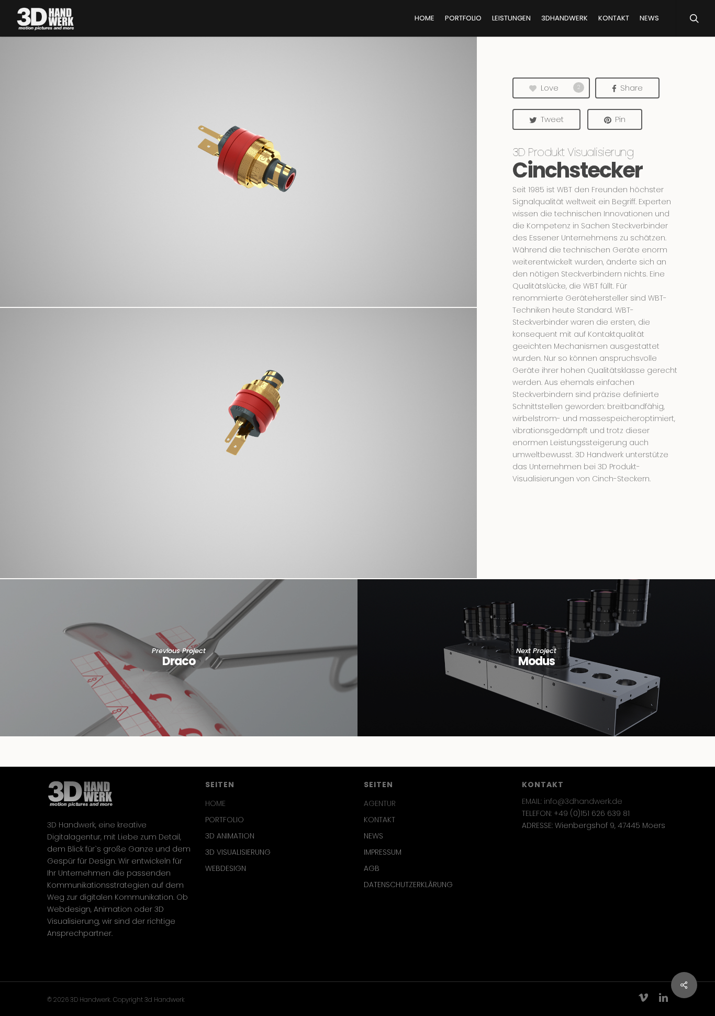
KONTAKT (379, 819)
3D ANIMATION (229, 836)
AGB (371, 868)
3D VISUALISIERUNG (238, 852)
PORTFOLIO (224, 819)
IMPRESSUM (382, 852)
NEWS (373, 836)
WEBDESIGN (225, 868)
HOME (215, 803)
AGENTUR (380, 803)
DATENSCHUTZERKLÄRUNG (408, 884)
